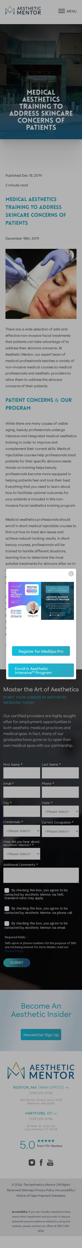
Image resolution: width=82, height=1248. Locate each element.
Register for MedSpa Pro (41, 651)
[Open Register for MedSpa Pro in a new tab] (41, 605)
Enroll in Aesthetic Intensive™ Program (33, 670)
